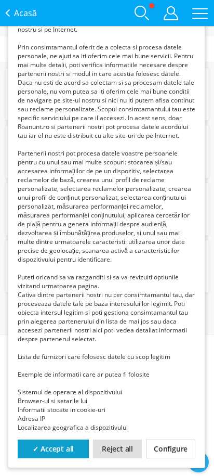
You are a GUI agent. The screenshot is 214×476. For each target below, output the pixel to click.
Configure (171, 449)
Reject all (117, 449)
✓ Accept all (53, 449)
